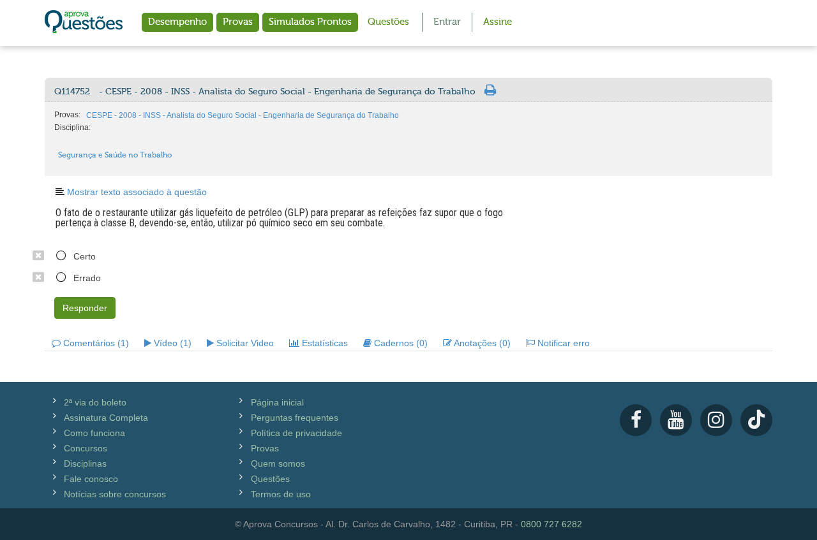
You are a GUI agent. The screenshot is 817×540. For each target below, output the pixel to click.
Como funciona (94, 433)
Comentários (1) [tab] (95, 343)
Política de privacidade (296, 433)
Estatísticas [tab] (323, 343)
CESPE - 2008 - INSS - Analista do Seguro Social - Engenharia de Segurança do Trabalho (242, 115)
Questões (388, 22)
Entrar (447, 22)
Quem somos (278, 463)
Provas (238, 22)
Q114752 (265, 92)
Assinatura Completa (106, 417)
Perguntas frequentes (294, 417)
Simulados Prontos (310, 22)
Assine (497, 22)
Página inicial (277, 402)
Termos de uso (281, 494)
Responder (85, 308)
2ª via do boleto (95, 402)
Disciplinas (85, 463)
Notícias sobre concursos (115, 494)
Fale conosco (91, 479)
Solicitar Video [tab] (244, 343)
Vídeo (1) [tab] (171, 343)
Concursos (85, 448)
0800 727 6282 (551, 524)
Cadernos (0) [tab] (399, 343)
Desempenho (177, 22)
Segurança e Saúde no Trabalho (115, 154)
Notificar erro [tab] (562, 343)
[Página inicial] (84, 23)
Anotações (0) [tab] (481, 343)
